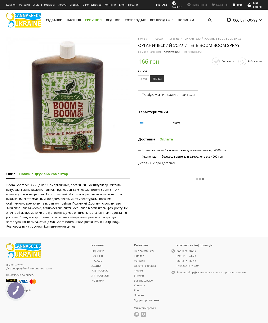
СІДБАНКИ (54, 20)
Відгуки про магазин (147, 300)
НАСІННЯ (74, 20)
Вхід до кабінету (144, 251)
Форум (62, 4)
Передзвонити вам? (188, 265)
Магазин (24, 4)
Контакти (110, 4)
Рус (158, 4)
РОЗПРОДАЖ (135, 20)
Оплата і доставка (44, 4)
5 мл (143, 79)
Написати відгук (192, 52)
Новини (133, 4)
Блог (122, 4)
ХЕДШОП (113, 20)
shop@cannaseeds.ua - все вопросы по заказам (217, 272)
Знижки (75, 4)
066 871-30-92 (245, 20)
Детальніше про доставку (156, 163)
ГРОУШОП (93, 20)
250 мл (157, 79)
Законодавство (92, 4)
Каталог (11, 4)
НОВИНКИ (186, 20)
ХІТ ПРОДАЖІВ (162, 20)
